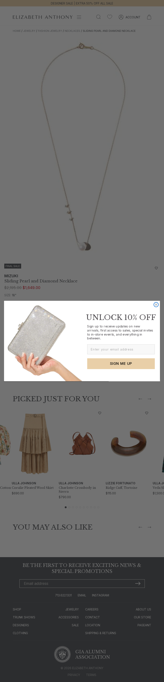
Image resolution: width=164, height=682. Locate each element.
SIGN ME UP (121, 363)
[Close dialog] (156, 304)
